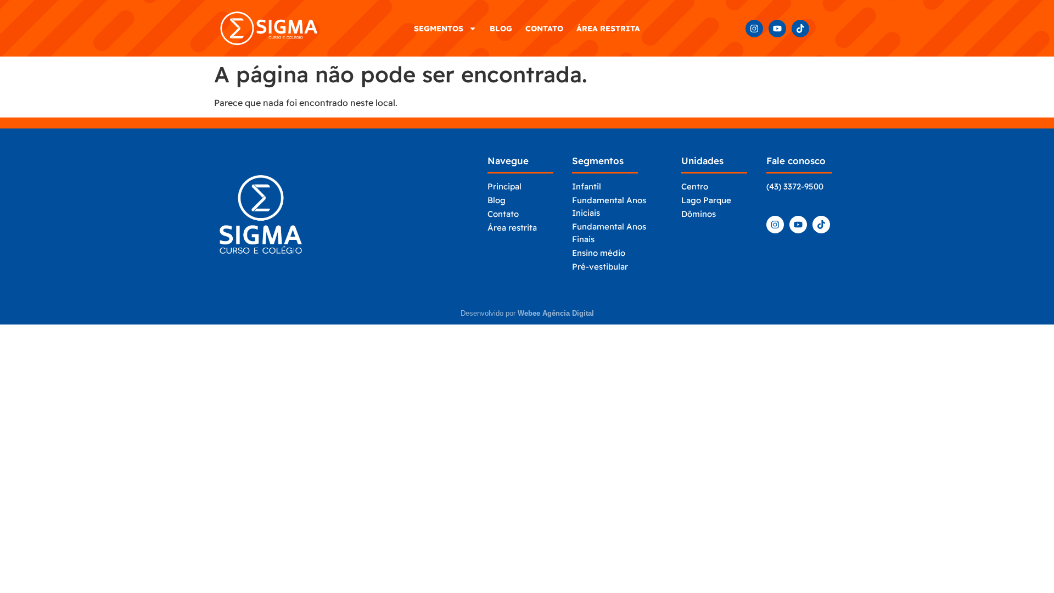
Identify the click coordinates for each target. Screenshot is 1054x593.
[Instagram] (754, 28)
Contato (544, 28)
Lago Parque (706, 200)
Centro (694, 186)
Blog (501, 28)
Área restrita (608, 28)
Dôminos (698, 214)
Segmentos (438, 28)
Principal (504, 186)
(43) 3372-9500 (794, 186)
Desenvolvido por (527, 313)
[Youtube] (777, 28)
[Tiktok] (800, 28)
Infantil (586, 186)
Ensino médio (598, 253)
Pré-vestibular (600, 266)
